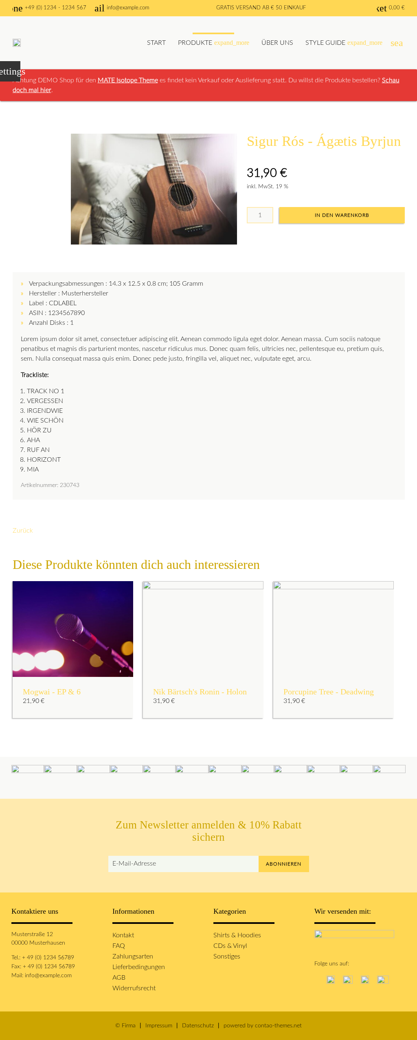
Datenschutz (198, 1025)
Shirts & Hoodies (237, 935)
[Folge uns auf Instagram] (331, 979)
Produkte (213, 42)
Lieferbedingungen (138, 967)
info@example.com (121, 8)
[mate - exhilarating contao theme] (17, 43)
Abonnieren (283, 864)
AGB (118, 977)
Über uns (277, 43)
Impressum (158, 1025)
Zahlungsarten (132, 956)
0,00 (391, 8)
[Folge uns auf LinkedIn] (365, 979)
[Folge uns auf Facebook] (316, 979)
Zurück (23, 530)
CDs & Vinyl (230, 946)
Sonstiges (226, 956)
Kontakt (123, 935)
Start (156, 43)
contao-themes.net (278, 1025)
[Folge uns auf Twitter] (348, 979)
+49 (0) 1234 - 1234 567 (49, 8)
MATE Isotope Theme (128, 80)
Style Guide (343, 42)
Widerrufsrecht (134, 988)
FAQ (118, 946)
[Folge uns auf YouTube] (383, 979)
